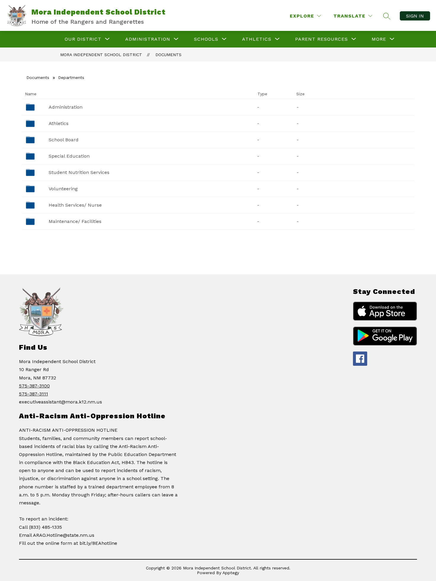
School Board (64, 140)
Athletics (59, 123)
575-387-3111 (33, 394)
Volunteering (63, 188)
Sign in (415, 16)
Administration (65, 107)
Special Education (69, 156)
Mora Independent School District (101, 54)
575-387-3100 (34, 386)
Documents (168, 54)
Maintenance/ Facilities (75, 221)
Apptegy (230, 572)
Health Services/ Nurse (75, 205)
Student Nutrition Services (79, 172)
